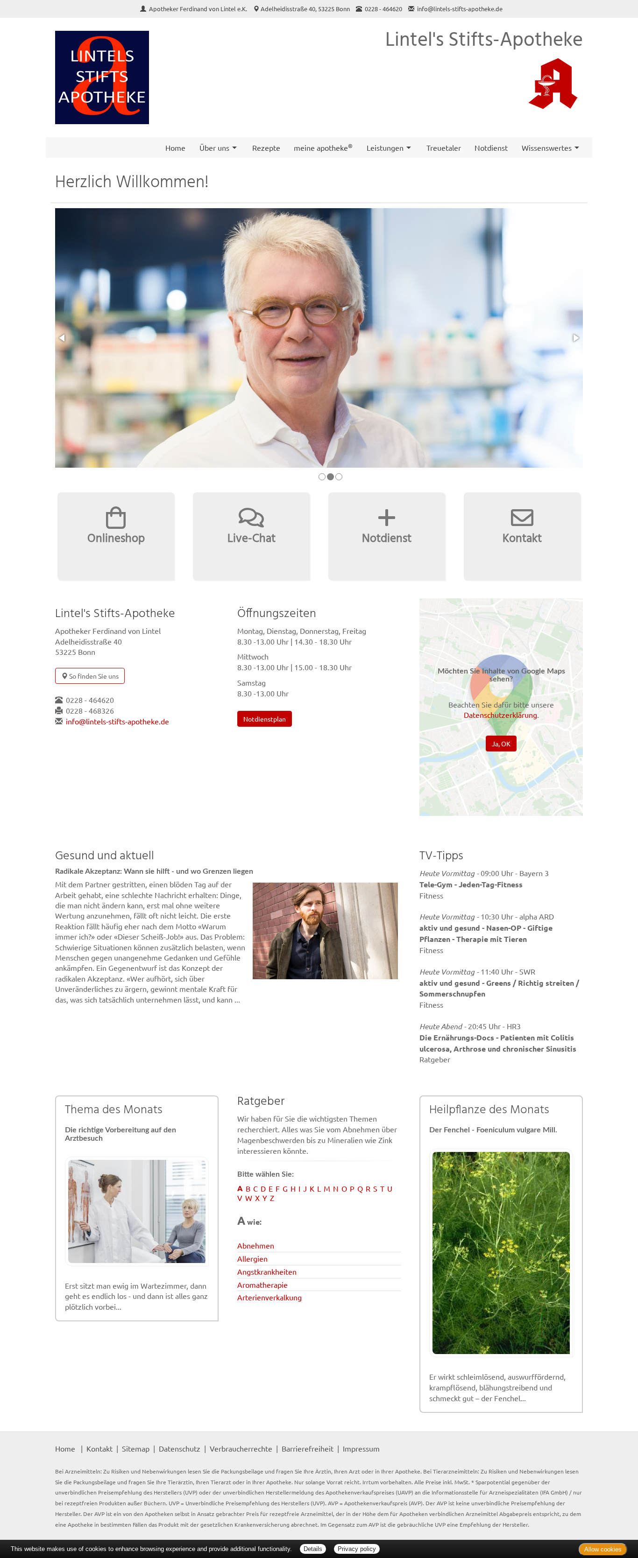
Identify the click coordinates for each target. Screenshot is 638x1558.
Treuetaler (443, 147)
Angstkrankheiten (267, 1271)
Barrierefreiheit (307, 1448)
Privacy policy (357, 1548)
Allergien (252, 1258)
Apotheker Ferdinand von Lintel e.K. (198, 9)
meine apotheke (323, 147)
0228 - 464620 (90, 699)
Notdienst (491, 147)
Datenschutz (179, 1448)
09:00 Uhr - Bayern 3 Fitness (484, 884)
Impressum (361, 1448)
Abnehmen (255, 1245)
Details (313, 1548)
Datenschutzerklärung (500, 714)
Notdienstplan (264, 719)
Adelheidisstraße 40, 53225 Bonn (305, 9)
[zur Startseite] (102, 77)
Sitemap (135, 1448)
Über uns (214, 147)
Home (175, 147)
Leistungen (385, 147)
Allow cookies (603, 1549)
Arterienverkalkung (269, 1297)
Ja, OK (501, 743)
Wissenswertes (547, 147)
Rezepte (266, 147)
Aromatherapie (262, 1284)
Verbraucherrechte (241, 1448)
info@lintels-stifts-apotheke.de (460, 9)
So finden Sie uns (93, 676)
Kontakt (99, 1448)
